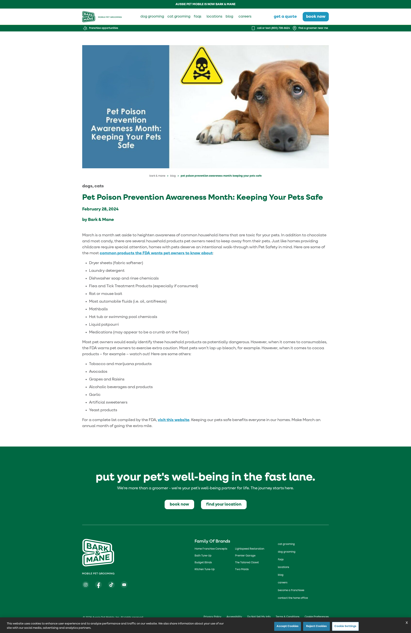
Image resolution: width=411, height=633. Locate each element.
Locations (283, 567)
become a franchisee (291, 590)
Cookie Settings (345, 626)
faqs (197, 16)
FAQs (281, 559)
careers (244, 16)
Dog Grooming (286, 552)
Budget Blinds (203, 562)
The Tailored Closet (247, 562)
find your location (223, 504)
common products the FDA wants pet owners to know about (156, 253)
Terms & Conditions (287, 617)
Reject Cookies (316, 626)
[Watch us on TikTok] (111, 585)
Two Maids (242, 569)
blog (229, 16)
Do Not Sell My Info (259, 617)
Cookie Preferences (317, 617)
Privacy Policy (212, 617)
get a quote (285, 17)
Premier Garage (245, 556)
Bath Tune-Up (203, 556)
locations (214, 16)
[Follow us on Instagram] (85, 585)
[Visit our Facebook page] (98, 585)
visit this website (173, 420)
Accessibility (234, 617)
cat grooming (178, 16)
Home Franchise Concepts (211, 549)
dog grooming (152, 16)
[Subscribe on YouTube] (124, 585)
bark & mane (157, 176)
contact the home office (293, 598)
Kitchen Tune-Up (205, 569)
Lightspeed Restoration (249, 549)
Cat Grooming (286, 544)
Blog (173, 176)
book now (315, 17)
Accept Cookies (287, 626)
